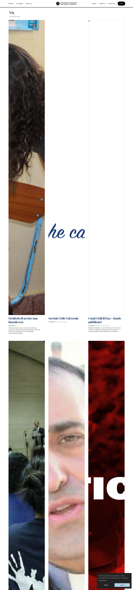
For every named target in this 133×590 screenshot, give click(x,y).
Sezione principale (61, 322)
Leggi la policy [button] (103, 580)
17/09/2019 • (52, 322)
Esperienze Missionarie (103, 325)
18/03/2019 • (92, 325)
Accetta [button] (122, 585)
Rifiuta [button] (106, 585)
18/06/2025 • (12, 325)
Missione (19, 325)
